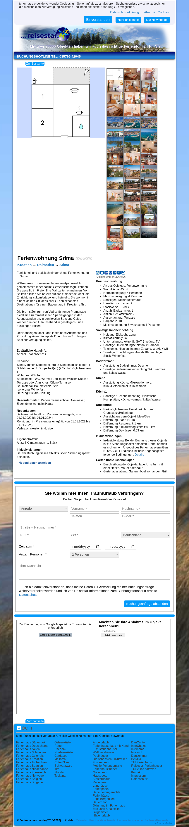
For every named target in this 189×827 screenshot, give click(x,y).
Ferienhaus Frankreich (31, 772)
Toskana (60, 775)
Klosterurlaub (101, 779)
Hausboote (100, 775)
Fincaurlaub (101, 762)
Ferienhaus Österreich (30, 755)
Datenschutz (28, 595)
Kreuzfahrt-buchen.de (102, 820)
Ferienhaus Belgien (29, 779)
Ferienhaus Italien (28, 749)
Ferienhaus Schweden (31, 752)
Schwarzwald (63, 765)
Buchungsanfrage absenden (147, 604)
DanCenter (138, 742)
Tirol (57, 769)
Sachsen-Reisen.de (156, 820)
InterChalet (138, 745)
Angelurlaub (101, 742)
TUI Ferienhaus (141, 762)
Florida (59, 772)
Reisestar (81, 820)
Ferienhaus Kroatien (29, 759)
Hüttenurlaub (101, 815)
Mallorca (60, 759)
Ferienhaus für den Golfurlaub (105, 770)
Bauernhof (99, 802)
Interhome (137, 749)
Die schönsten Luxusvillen (110, 759)
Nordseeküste (63, 752)
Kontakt (136, 772)
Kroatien (24, 265)
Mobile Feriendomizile (107, 765)
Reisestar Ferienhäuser (146, 765)
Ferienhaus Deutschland (32, 745)
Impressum (138, 775)
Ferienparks (101, 788)
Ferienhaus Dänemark (30, 742)
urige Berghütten (104, 798)
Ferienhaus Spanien (29, 765)
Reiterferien (100, 782)
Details (139, 454)
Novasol (136, 752)
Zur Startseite (35, 63)
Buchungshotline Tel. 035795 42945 (49, 56)
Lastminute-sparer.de (130, 820)
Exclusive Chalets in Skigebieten (106, 810)
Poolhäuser (100, 755)
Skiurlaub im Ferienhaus (109, 805)
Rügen (58, 745)
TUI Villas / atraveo (143, 769)
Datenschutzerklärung (124, 12)
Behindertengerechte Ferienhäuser (106, 794)
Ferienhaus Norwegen (30, 775)
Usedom (60, 749)
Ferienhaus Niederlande (32, 769)
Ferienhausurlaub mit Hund (111, 745)
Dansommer (139, 755)
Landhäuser (101, 785)
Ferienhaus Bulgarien (30, 782)
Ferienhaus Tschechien (31, 762)
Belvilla (136, 759)
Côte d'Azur (62, 762)
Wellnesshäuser (103, 752)
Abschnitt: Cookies (156, 12)
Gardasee (60, 755)
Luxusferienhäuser (105, 749)
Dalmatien (45, 265)
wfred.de (168, 823)
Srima (64, 265)
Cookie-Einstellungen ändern (55, 634)
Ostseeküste (62, 742)
